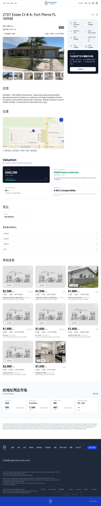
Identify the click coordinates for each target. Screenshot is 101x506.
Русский (78, 489)
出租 (18, 447)
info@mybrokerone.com (16, 460)
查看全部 (95, 394)
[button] (33, 131)
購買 (12, 447)
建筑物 (31, 447)
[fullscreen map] (61, 120)
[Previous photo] (70, 276)
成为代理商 (92, 447)
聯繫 (71, 447)
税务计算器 (63, 447)
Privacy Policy (52, 489)
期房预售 (39, 447)
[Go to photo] (81, 286)
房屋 (27, 150)
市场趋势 (48, 447)
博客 (55, 447)
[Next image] (60, 56)
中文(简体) (94, 489)
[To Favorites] (92, 14)
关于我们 (43, 489)
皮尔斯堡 (15, 150)
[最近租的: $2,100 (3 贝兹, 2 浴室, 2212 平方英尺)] (33, 54)
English (71, 489)
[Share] (96, 14)
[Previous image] (6, 56)
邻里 (24, 447)
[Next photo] (95, 276)
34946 (22, 150)
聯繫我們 (61, 489)
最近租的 (33, 150)
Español (86, 489)
